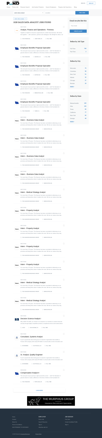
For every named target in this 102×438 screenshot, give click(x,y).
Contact (14, 419)
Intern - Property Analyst (29, 210)
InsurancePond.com (25, 434)
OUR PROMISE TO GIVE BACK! (20, 427)
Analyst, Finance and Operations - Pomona (37, 30)
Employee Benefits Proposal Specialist (35, 48)
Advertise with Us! (43, 427)
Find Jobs (82, 12)
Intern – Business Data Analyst (32, 120)
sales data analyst (19, 18)
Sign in (83, 3)
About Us (14, 422)
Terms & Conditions (17, 424)
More (72, 86)
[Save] (62, 27)
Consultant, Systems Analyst (31, 337)
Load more (39, 390)
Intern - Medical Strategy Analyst (32, 192)
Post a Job (41, 419)
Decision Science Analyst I (30, 319)
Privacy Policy (38, 434)
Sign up (91, 3)
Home (13, 416)
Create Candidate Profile (71, 422)
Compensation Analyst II (29, 373)
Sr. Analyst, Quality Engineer (31, 355)
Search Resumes (43, 422)
